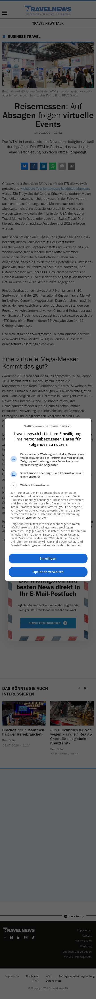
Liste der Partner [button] (36, 518)
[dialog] (48, 499)
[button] (48, 485)
